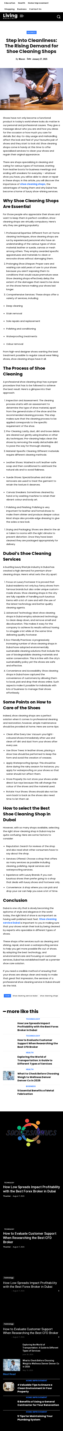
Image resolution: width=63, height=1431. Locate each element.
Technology (33, 1019)
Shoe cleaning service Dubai (25, 996)
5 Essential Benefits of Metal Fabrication (35, 1092)
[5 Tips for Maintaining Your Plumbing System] (8, 1418)
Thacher (7, 1291)
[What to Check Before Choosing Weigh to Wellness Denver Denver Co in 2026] (8, 1075)
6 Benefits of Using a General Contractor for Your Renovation (38, 1403)
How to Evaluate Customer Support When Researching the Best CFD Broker (37, 1043)
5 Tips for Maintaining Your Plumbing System (35, 1417)
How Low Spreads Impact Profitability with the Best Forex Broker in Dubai (37, 1027)
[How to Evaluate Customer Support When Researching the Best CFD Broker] (8, 1042)
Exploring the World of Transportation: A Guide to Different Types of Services (34, 1060)
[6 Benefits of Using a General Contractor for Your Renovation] (8, 1403)
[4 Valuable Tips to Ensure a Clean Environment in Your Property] (8, 1386)
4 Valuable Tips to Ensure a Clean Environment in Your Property (34, 1388)
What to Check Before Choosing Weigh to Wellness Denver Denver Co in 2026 (38, 1077)
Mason (22, 59)
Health (29, 1053)
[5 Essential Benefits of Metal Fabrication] (8, 1092)
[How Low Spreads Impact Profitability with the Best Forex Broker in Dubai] (8, 1025)
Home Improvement (36, 1381)
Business (32, 32)
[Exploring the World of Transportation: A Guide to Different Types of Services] (8, 1058)
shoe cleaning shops (49, 996)
